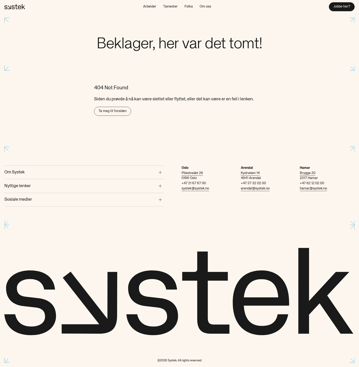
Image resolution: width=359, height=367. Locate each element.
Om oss (205, 6)
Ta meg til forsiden (112, 111)
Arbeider (149, 6)
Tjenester (170, 6)
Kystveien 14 (250, 173)
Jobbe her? (341, 6)
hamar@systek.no (313, 188)
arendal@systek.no (255, 188)
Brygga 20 (307, 173)
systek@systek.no (195, 188)
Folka (188, 6)
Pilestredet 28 (192, 173)
